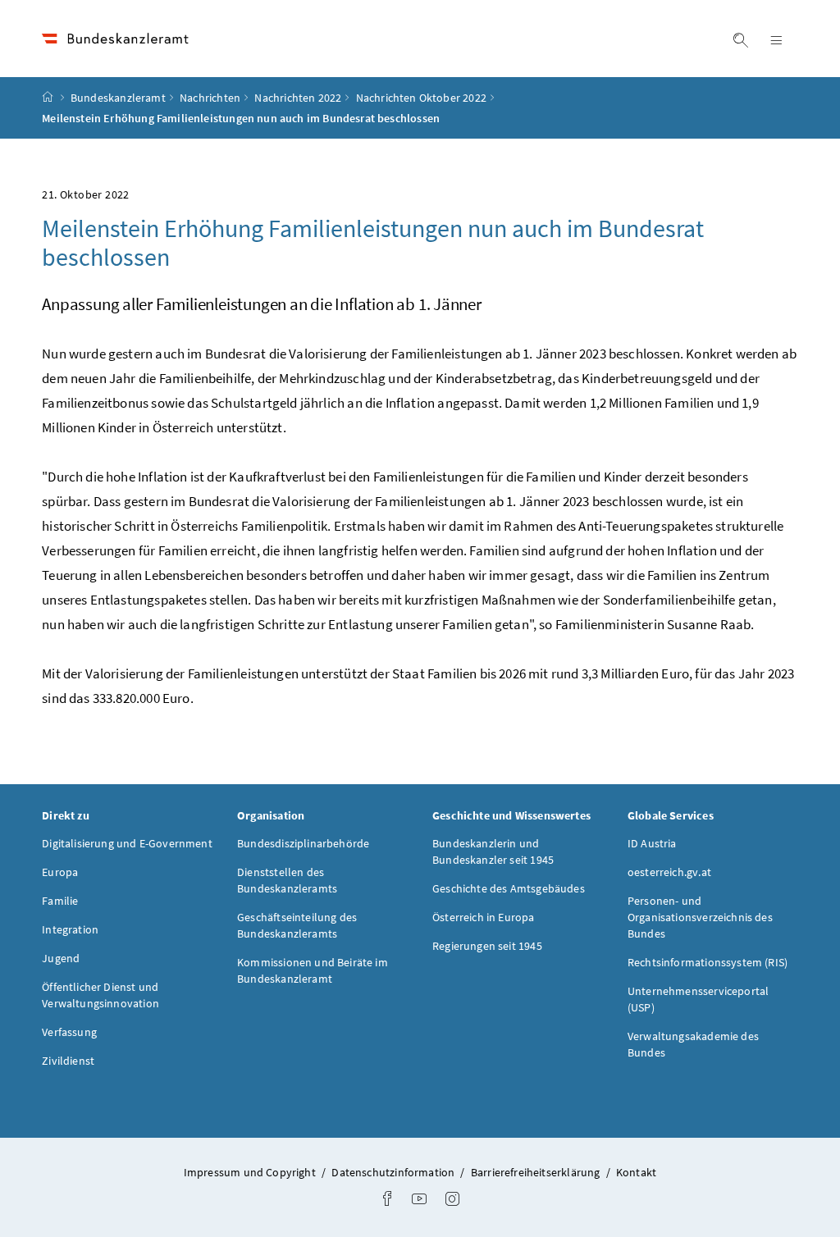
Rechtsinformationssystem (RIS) (708, 962)
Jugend (61, 958)
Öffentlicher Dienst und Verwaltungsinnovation (100, 995)
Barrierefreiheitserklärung (537, 1172)
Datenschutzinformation (394, 1172)
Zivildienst (68, 1060)
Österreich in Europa (483, 917)
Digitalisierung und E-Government (127, 843)
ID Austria (652, 843)
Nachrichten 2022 (297, 97)
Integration (70, 929)
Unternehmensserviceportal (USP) (698, 999)
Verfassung (69, 1032)
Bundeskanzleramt (118, 97)
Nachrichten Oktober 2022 (421, 97)
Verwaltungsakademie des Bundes (693, 1044)
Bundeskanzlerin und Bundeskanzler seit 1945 (493, 851)
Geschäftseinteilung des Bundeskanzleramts (297, 925)
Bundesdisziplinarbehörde (303, 843)
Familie (60, 900)
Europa (60, 872)
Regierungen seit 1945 (487, 945)
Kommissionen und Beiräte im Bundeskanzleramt (312, 970)
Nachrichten (210, 97)
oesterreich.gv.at (669, 872)
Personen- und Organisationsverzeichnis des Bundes (700, 917)
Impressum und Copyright (251, 1172)
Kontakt (636, 1172)
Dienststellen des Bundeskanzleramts (287, 880)
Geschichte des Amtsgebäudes (508, 888)
